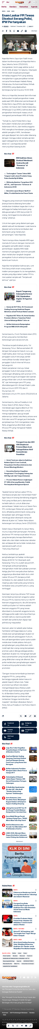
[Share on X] (10, 31)
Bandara (15, 955)
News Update (7, 955)
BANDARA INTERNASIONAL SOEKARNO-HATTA (16, 958)
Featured (21, 928)
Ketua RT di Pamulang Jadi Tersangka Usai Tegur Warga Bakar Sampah (25, 933)
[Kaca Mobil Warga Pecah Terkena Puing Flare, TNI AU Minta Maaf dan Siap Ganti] (33, 818)
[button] (4, 2)
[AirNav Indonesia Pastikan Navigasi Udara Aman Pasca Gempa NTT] (33, 771)
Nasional (22, 955)
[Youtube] (10, 731)
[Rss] (35, 977)
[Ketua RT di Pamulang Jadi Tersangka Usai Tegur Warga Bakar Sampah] (7, 932)
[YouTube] (24, 977)
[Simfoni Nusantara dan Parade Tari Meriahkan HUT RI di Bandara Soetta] (33, 827)
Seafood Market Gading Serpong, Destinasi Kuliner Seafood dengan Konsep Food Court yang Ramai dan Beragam (16, 760)
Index (12, 11)
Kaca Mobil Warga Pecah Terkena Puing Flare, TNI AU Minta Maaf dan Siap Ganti (16, 818)
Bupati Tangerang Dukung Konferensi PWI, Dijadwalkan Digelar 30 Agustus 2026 (24, 296)
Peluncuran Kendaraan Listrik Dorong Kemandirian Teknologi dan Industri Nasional (25, 894)
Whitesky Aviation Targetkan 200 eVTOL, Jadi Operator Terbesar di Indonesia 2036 (18, 184)
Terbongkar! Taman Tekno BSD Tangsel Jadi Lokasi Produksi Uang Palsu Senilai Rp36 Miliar (18, 176)
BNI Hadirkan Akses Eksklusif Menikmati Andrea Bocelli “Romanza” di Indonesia (24, 163)
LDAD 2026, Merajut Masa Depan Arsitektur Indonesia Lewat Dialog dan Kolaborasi (16, 835)
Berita (3, 11)
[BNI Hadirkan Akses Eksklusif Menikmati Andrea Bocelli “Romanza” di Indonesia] (9, 163)
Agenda (19, 961)
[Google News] (28, 731)
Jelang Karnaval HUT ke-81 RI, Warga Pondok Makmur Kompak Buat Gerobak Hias (16, 810)
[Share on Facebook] (6, 31)
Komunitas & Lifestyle (28, 963)
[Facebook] (10, 724)
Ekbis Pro (16, 963)
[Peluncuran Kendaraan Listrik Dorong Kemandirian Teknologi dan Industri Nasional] (7, 893)
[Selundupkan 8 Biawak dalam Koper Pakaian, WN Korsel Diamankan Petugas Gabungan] (33, 779)
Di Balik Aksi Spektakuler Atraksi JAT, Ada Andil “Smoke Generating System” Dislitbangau (15, 790)
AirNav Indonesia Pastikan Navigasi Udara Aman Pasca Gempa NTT (16, 771)
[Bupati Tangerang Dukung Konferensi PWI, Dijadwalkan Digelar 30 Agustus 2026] (9, 296)
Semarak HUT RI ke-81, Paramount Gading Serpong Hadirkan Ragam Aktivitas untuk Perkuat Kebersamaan (19, 309)
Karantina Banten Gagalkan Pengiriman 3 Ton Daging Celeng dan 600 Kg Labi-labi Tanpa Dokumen (18, 473)
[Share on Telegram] (22, 1025)
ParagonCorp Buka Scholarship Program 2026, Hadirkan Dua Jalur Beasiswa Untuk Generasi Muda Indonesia (24, 907)
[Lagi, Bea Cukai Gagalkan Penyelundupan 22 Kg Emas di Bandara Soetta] (33, 750)
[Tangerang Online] (19, 2)
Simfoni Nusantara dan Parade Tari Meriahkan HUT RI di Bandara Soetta (16, 827)
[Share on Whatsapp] (14, 31)
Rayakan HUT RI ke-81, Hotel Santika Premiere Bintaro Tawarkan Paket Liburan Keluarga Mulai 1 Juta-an (19, 318)
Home (8, 11)
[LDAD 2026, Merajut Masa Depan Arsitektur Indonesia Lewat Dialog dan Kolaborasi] (33, 835)
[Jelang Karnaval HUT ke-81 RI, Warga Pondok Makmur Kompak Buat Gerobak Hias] (33, 810)
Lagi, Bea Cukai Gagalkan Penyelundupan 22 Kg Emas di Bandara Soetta (16, 750)
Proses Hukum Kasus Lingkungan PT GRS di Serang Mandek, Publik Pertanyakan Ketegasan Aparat (18, 482)
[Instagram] (28, 724)
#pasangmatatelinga (8, 961)
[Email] (18, 31)
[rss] (10, 737)
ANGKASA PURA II (28, 961)
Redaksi (6, 26)
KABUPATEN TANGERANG (10, 966)
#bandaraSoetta (7, 963)
